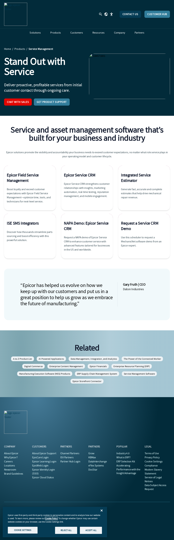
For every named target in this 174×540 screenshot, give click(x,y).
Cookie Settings (154, 461)
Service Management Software (139, 373)
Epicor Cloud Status (43, 477)
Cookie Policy (51, 518)
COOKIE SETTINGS (22, 530)
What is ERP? (123, 457)
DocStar (92, 469)
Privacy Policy (152, 457)
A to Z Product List (22, 358)
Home (7, 49)
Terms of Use (152, 453)
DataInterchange (97, 461)
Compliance (151, 465)
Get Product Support (52, 102)
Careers (8, 461)
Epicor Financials (98, 366)
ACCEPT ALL (91, 530)
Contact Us (130, 14)
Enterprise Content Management (66, 366)
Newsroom (10, 469)
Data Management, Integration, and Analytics (94, 358)
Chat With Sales (18, 102)
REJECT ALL (66, 530)
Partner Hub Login (70, 461)
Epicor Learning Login (44, 461)
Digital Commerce (33, 366)
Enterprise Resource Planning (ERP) (132, 366)
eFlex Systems (96, 465)
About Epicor (11, 453)
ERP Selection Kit (125, 461)
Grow (91, 453)
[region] (55, 522)
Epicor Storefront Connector (87, 381)
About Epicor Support (44, 453)
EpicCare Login (40, 457)
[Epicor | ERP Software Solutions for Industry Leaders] (15, 14)
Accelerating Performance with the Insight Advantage (128, 469)
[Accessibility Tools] (111, 14)
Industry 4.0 (122, 453)
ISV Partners (67, 457)
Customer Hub (157, 14)
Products (19, 49)
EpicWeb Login (40, 465)
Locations (9, 465)
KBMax (92, 457)
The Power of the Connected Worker (142, 358)
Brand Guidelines (13, 473)
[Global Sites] (106, 14)
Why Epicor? (11, 457)
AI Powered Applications (51, 358)
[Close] (101, 510)
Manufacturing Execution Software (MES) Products (44, 373)
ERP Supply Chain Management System (97, 373)
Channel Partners (69, 453)
